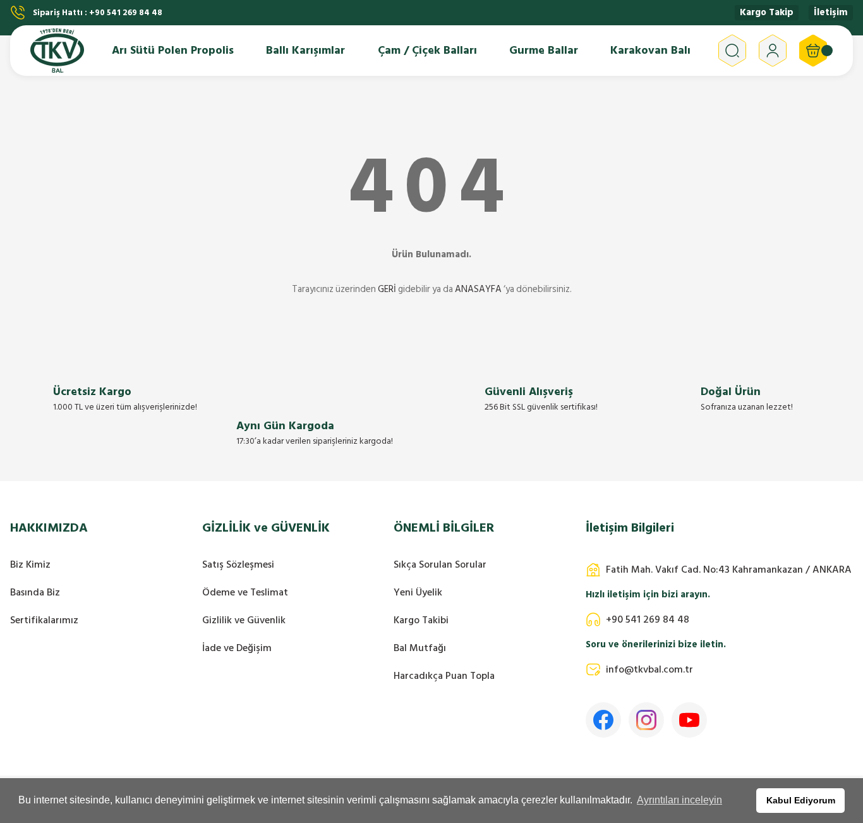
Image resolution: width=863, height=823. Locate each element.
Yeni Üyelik (418, 592)
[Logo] (57, 50)
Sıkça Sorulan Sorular (440, 564)
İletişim (831, 12)
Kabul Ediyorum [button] (800, 800)
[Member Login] (773, 50)
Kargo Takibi (421, 620)
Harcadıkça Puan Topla (444, 675)
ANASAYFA (478, 289)
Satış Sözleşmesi (238, 564)
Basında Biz (35, 592)
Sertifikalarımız (44, 620)
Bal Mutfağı (420, 647)
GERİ (387, 289)
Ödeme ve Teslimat (245, 592)
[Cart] (813, 50)
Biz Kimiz (30, 564)
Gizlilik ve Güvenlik (244, 620)
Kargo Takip (767, 12)
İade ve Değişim (237, 647)
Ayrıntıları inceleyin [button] (679, 800)
